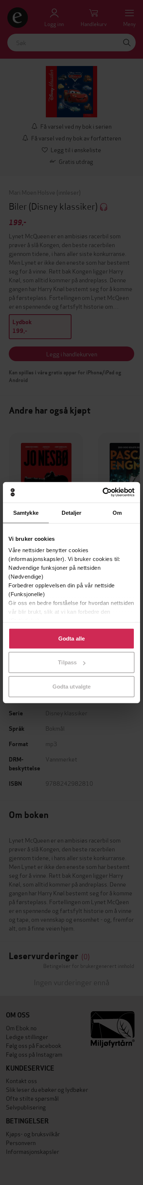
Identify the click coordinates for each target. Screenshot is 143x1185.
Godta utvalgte (71, 686)
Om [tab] (117, 512)
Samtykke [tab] (25, 512)
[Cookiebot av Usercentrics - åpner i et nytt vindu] (103, 492)
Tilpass (67, 662)
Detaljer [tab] (72, 512)
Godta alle (71, 638)
